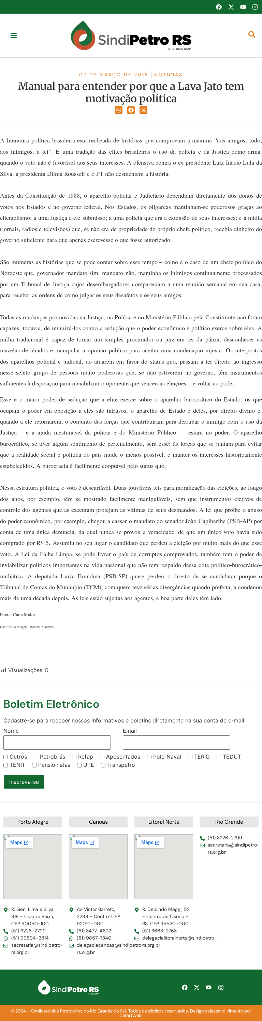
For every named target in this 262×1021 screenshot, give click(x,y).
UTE (88, 764)
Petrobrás (52, 756)
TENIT (17, 764)
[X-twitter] (231, 6)
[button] (118, 110)
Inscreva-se (24, 781)
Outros (18, 756)
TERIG (202, 756)
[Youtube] (242, 6)
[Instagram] (255, 6)
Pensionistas (54, 764)
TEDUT (232, 756)
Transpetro (121, 764)
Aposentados (123, 756)
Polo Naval (167, 756)
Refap (85, 756)
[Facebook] (218, 6)
